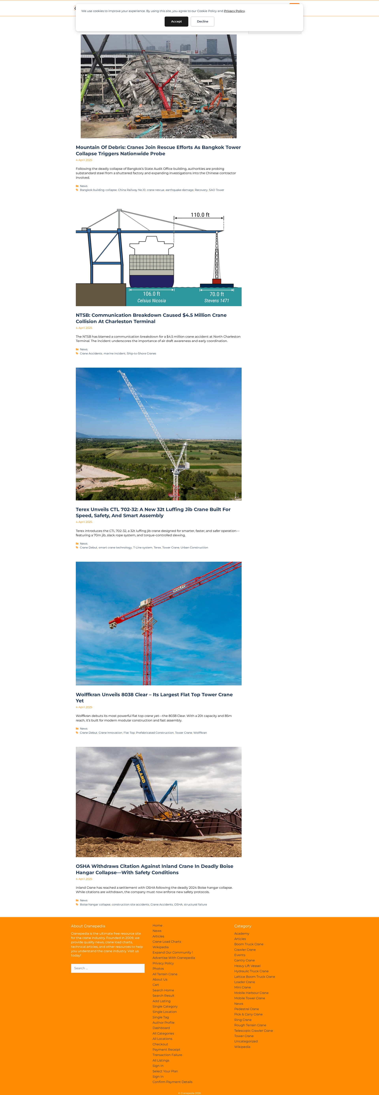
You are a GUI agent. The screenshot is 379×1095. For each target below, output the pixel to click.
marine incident (115, 353)
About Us (160, 979)
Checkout (160, 1044)
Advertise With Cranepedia (174, 958)
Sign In (158, 1066)
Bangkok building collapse (98, 189)
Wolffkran (200, 732)
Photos (158, 968)
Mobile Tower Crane (249, 998)
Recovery (201, 189)
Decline (202, 21)
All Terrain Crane (165, 974)
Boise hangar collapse (95, 904)
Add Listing (162, 1001)
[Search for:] (108, 968)
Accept (176, 21)
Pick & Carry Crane (248, 1014)
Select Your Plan (165, 1071)
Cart (156, 985)
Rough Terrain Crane (250, 1025)
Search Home (163, 990)
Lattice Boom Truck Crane (254, 977)
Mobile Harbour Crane (251, 993)
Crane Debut (88, 547)
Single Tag (161, 1017)
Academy (241, 933)
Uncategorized (246, 1041)
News (83, 186)
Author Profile (163, 1022)
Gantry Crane (244, 960)
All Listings (161, 1060)
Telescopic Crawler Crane (253, 1031)
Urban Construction (194, 547)
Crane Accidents (91, 353)
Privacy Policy (234, 11)
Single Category (165, 1006)
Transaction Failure (167, 1055)
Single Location (165, 1012)
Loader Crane (244, 982)
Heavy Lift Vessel (247, 966)
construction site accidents (130, 904)
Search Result (163, 995)
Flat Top (129, 732)
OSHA (178, 904)
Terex (157, 547)
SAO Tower (216, 189)
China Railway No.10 (131, 189)
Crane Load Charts (167, 941)
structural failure (195, 904)
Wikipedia (161, 947)
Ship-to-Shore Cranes (141, 353)
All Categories (163, 1033)
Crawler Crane (245, 950)
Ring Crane (243, 1020)
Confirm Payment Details (172, 1082)
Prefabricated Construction (155, 732)
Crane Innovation (110, 732)
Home (157, 925)
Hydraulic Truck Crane (251, 971)
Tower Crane (170, 547)
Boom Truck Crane (249, 944)
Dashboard (161, 1028)
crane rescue (155, 189)
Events (239, 955)
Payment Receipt (166, 1049)
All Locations (162, 1039)
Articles (158, 936)
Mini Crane (242, 987)
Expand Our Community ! (173, 952)
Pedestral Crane (246, 1009)
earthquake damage (179, 189)
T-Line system (142, 547)
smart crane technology (115, 547)
